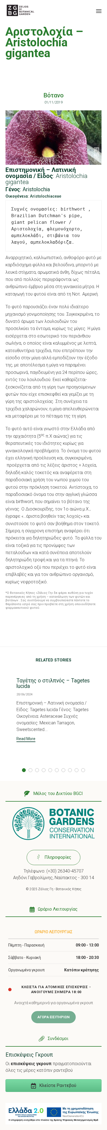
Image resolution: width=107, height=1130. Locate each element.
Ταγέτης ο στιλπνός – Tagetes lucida (53, 683)
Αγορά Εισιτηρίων (53, 1017)
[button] (25, 739)
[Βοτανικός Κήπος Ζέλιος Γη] (20, 10)
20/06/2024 (24, 694)
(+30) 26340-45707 (65, 871)
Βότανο (53, 95)
